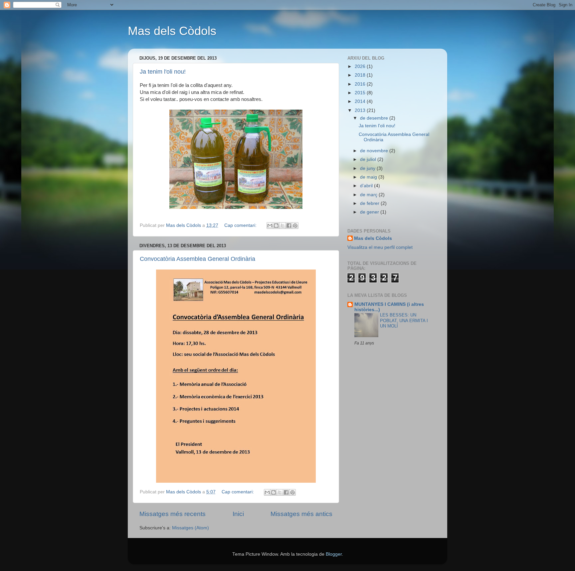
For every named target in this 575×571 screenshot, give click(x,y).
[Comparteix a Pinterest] (295, 225)
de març (369, 194)
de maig (369, 177)
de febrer (370, 203)
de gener (370, 212)
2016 (361, 84)
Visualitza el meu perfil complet (380, 247)
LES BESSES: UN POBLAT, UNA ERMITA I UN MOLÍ (404, 320)
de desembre (374, 118)
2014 (361, 101)
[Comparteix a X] (282, 225)
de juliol (368, 159)
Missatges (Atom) (190, 527)
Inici (238, 513)
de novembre (374, 150)
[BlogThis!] (276, 225)
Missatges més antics (301, 513)
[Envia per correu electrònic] (270, 225)
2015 (361, 92)
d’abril (367, 185)
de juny (368, 168)
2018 (361, 75)
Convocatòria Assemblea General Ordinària (197, 259)
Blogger (334, 554)
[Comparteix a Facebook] (289, 225)
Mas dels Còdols (172, 31)
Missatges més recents (172, 513)
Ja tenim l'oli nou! (163, 71)
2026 (361, 66)
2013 (361, 110)
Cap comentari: (241, 225)
